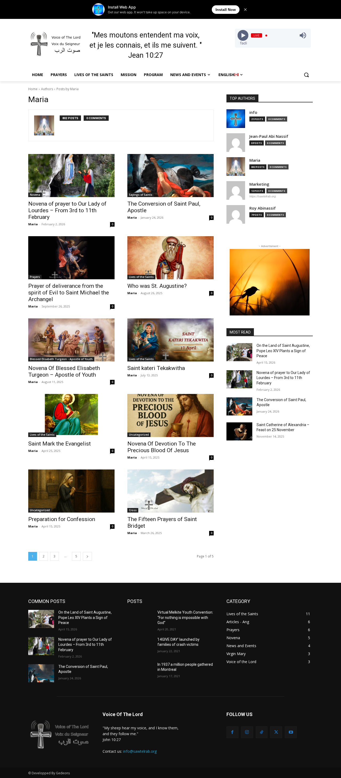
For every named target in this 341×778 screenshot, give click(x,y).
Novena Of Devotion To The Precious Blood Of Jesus (161, 447)
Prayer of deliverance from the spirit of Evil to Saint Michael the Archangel (68, 292)
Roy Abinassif (262, 208)
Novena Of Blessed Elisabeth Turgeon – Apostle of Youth (64, 371)
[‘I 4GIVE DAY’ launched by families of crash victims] (140, 646)
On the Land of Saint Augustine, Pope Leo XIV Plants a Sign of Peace (283, 350)
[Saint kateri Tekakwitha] (170, 339)
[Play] (243, 35)
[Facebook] (232, 732)
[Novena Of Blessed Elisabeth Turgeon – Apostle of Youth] (71, 339)
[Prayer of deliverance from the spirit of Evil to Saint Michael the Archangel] (71, 257)
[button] (306, 74)
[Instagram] (247, 732)
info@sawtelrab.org (140, 751)
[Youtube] (291, 732)
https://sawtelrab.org (262, 196)
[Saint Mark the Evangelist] (71, 415)
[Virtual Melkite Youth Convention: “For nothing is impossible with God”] (140, 619)
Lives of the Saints (141, 277)
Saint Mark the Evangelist (59, 443)
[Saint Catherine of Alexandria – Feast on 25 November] (239, 431)
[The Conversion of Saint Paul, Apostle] (170, 175)
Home (33, 89)
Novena (35, 195)
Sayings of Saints (140, 195)
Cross (133, 510)
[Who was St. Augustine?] (170, 257)
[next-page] (87, 556)
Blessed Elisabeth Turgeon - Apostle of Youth (61, 359)
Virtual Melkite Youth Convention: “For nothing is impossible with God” (185, 617)
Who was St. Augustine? (157, 286)
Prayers (35, 277)
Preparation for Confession (61, 519)
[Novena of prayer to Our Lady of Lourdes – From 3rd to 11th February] (71, 175)
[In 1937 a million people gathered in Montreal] (140, 671)
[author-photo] (47, 125)
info (253, 112)
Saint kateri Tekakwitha (156, 368)
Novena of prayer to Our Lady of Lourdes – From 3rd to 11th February (67, 210)
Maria (33, 224)
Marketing (259, 184)
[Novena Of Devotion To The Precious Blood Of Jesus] (170, 415)
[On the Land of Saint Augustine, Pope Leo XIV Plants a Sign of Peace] (239, 352)
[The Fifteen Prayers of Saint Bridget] (170, 491)
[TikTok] (262, 732)
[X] (276, 732)
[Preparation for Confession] (71, 491)
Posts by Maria (67, 89)
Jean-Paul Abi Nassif (268, 136)
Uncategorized (139, 434)
